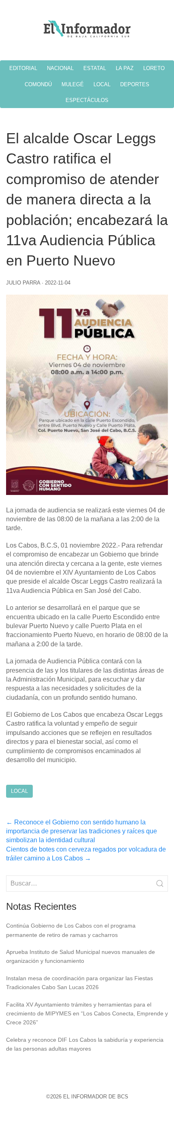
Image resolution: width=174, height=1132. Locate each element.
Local (19, 791)
